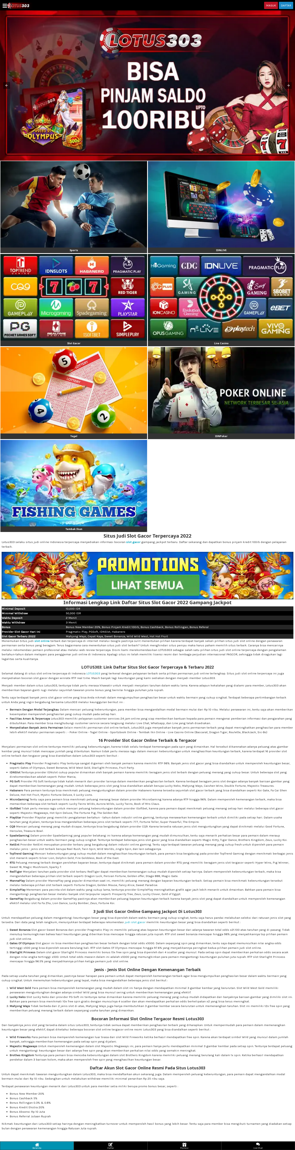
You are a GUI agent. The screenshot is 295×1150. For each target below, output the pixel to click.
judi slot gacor (135, 922)
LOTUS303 (93, 673)
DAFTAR (286, 5)
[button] (6, 85)
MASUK (271, 5)
